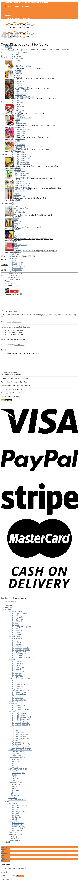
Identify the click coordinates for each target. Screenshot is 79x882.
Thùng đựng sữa (18, 135)
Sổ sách (15, 206)
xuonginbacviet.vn (14, 322)
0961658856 (26, 6)
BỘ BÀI (10, 794)
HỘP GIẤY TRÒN (14, 636)
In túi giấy (15, 813)
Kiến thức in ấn (13, 275)
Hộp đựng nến (17, 686)
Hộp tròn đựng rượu (19, 654)
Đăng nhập (20, 876)
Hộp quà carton (18, 688)
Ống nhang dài (17, 638)
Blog (2, 275)
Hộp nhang (16, 104)
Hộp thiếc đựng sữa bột (21, 164)
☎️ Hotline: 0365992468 (12, 6)
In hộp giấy (16, 247)
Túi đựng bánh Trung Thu (21, 744)
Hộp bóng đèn (17, 698)
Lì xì (13, 792)
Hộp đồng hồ (17, 621)
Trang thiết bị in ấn (15, 274)
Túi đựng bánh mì (18, 742)
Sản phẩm (8, 609)
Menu (14, 788)
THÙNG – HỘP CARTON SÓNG (19, 118)
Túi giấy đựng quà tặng (20, 738)
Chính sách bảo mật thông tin (11, 397)
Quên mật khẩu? (7, 879)
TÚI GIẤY (11, 727)
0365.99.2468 (18, 330)
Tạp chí (15, 210)
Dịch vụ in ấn (13, 260)
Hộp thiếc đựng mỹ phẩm (21, 158)
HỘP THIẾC (12, 711)
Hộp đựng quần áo (19, 133)
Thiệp (14, 777)
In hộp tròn (16, 249)
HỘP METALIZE (14, 702)
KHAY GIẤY (12, 798)
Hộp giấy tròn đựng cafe (21, 650)
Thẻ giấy (15, 218)
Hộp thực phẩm (18, 106)
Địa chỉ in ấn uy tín (15, 277)
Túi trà (14, 729)
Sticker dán (16, 195)
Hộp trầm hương (18, 642)
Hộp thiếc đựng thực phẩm (22, 156)
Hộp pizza (16, 120)
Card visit (15, 759)
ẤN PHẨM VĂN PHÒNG (16, 197)
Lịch (13, 204)
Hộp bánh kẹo (17, 102)
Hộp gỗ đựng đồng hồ (20, 709)
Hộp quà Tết (16, 632)
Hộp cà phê (16, 108)
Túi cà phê (16, 740)
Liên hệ (7, 281)
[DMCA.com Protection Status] (6, 401)
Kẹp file (15, 202)
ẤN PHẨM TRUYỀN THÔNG (18, 208)
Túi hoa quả (16, 730)
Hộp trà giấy (16, 112)
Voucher (15, 220)
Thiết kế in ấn (13, 272)
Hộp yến (15, 54)
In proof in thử (17, 268)
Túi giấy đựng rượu (19, 736)
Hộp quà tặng (17, 630)
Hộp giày (15, 122)
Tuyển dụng (8, 15)
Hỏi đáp (7, 13)
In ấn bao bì (12, 804)
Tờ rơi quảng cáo (18, 212)
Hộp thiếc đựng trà (19, 152)
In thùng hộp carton (19, 811)
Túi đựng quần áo (18, 732)
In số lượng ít (17, 264)
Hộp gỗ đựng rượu (19, 147)
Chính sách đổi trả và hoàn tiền (12, 389)
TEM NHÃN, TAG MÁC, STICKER (20, 189)
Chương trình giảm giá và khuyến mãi (14, 378)
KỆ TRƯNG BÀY (14, 796)
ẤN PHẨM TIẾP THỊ (15, 222)
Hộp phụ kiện (17, 634)
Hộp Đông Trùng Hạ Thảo (21, 627)
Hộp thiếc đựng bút (19, 160)
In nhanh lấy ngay (18, 266)
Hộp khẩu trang (18, 110)
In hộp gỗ (15, 254)
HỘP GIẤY (12, 659)
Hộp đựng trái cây (19, 124)
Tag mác (15, 193)
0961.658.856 (17, 332)
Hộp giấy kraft (17, 677)
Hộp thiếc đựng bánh (20, 154)
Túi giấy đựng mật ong (20, 746)
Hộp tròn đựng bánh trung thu (23, 657)
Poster (14, 775)
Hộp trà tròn (16, 640)
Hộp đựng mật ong (19, 131)
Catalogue (16, 224)
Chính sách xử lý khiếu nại (10, 393)
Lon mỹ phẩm (17, 646)
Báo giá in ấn (13, 258)
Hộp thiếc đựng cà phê (20, 162)
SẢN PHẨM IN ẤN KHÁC (17, 800)
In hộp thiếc (16, 817)
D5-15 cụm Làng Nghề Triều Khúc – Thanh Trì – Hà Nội (20, 353)
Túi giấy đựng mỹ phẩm (20, 734)
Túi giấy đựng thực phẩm (21, 748)
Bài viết (7, 802)
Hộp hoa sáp (17, 675)
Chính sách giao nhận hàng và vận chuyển (16, 386)
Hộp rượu (15, 625)
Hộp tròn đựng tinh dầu (20, 648)
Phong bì (15, 761)
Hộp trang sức (17, 56)
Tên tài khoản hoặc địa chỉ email (13, 869)
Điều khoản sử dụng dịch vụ (11, 375)
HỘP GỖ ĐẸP (13, 704)
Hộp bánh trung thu (19, 52)
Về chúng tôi (5, 260)
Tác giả (3, 280)
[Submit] (1, 55)
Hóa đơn (15, 790)
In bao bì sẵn (17, 270)
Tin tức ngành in (14, 279)
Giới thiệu (8, 47)
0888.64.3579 (18, 334)
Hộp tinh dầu (17, 101)
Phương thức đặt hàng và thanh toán (14, 382)
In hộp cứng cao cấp (19, 245)
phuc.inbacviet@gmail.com (15, 339)
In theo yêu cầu (18, 262)
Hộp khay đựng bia (19, 700)
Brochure (15, 225)
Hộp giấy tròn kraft (19, 652)
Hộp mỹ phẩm (17, 58)
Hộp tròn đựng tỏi (19, 655)
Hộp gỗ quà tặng (18, 145)
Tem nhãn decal (18, 191)
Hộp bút (15, 629)
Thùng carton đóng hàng (21, 129)
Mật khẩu (5, 872)
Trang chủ (8, 605)
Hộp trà (15, 623)
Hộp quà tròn (17, 644)
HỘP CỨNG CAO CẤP (16, 51)
